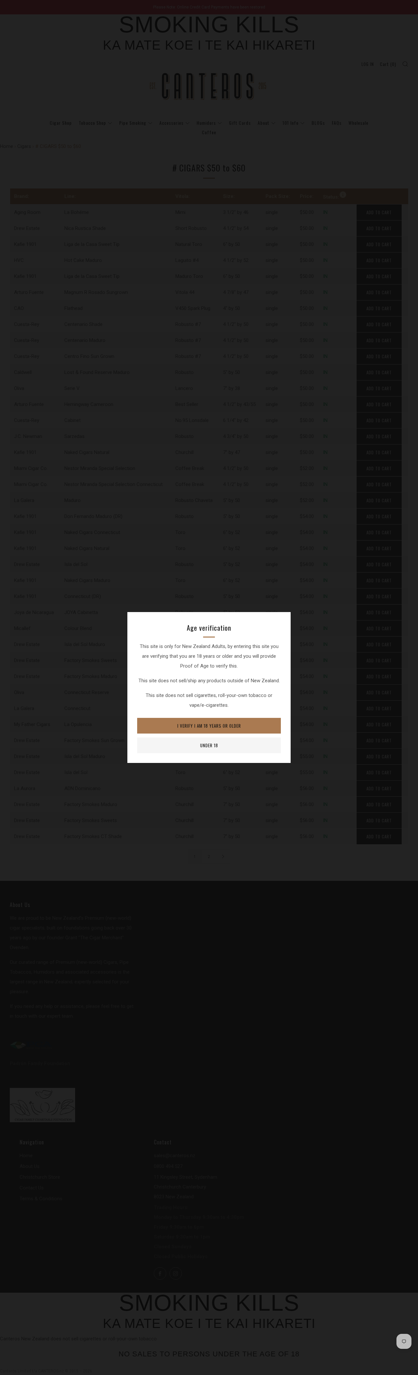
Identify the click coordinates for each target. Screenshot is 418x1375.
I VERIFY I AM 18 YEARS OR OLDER (209, 725)
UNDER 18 (209, 745)
